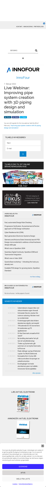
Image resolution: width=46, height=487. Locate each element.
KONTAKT (19, 26)
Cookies (15, 484)
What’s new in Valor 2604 (13, 258)
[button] (43, 446)
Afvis (23, 473)
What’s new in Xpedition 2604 (15, 248)
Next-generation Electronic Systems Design (20, 236)
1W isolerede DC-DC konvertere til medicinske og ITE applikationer (29, 328)
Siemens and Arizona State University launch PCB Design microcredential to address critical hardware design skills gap (23, 242)
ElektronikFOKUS (23, 39)
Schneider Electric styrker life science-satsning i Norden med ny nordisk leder (28, 315)
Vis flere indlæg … (35, 277)
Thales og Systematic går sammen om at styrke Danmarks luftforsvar (29, 346)
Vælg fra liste (23, 479)
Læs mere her (32, 203)
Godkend (23, 467)
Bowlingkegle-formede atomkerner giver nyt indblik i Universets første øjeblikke (28, 366)
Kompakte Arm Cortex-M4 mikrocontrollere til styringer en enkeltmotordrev (29, 358)
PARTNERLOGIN (39, 26)
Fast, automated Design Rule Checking (18, 222)
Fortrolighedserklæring (25, 484)
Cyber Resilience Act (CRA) (14, 232)
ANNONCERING (28, 26)
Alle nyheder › (36, 373)
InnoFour (23, 78)
